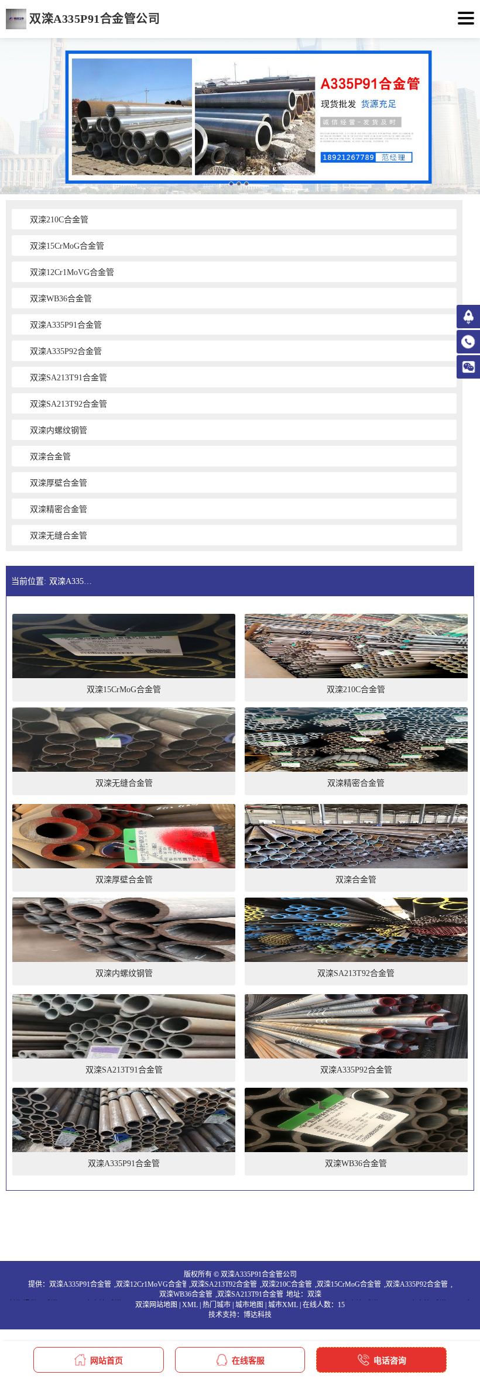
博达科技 (258, 1315)
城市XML (283, 1305)
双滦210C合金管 (287, 1284)
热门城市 (217, 1305)
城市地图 (249, 1305)
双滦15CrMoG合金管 (349, 1284)
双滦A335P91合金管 (80, 1284)
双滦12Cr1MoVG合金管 (151, 1284)
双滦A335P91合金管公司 (72, 581)
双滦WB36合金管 (185, 1294)
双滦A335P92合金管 (417, 1284)
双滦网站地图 (156, 1305)
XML (190, 1305)
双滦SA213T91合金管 (250, 1294)
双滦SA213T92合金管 (224, 1284)
